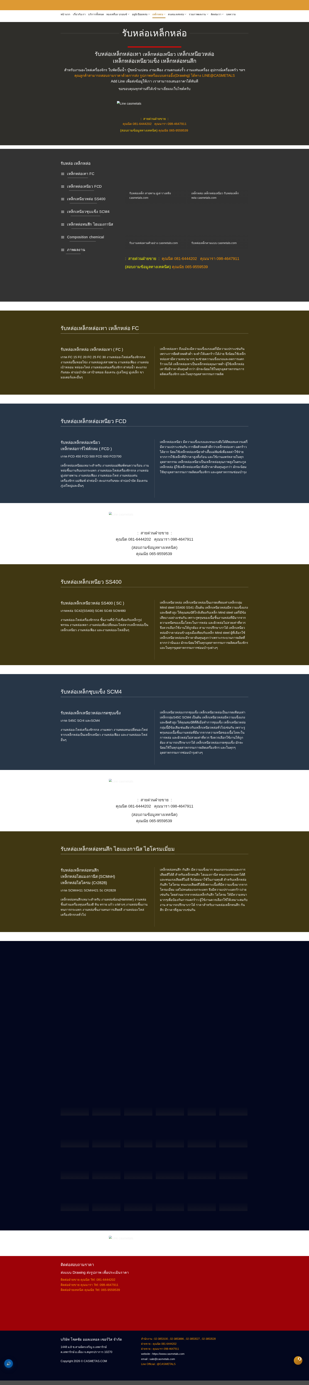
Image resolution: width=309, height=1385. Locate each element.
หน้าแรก (65, 14)
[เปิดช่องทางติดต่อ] (298, 1360)
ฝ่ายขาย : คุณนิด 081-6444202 (158, 1343)
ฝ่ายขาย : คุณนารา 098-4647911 (160, 1348)
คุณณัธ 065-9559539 (173, 130)
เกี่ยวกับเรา (79, 14)
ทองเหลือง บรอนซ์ (116, 14)
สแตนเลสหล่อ (176, 14)
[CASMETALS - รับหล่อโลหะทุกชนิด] (103, 5)
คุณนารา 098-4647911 (170, 124)
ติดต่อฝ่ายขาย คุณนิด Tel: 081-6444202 (88, 1279)
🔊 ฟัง (8, 1363)
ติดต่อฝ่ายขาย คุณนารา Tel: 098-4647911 (89, 1285)
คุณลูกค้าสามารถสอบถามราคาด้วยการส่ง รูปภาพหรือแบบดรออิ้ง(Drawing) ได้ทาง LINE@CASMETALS (154, 75)
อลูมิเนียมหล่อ (140, 14)
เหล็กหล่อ (157, 14)
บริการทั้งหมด (96, 14)
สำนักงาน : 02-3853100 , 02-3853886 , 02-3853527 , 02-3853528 (178, 1338)
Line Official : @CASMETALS (158, 1364)
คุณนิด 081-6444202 (137, 124)
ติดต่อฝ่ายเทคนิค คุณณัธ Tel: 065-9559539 (90, 1290)
